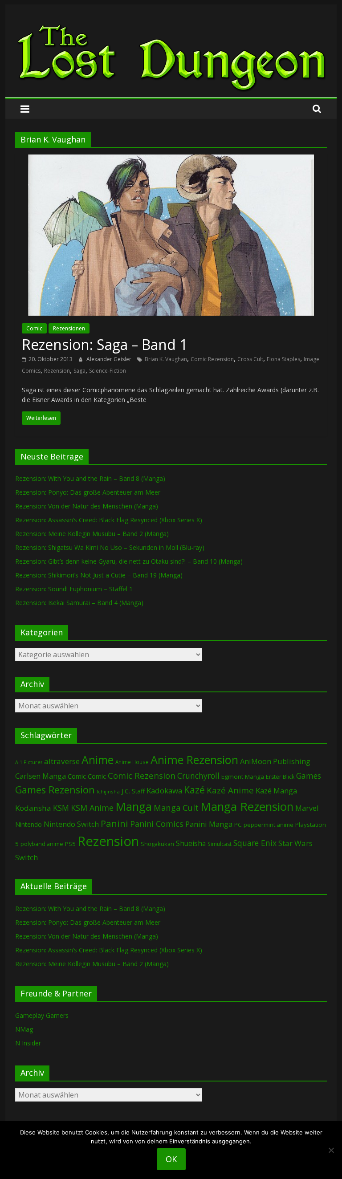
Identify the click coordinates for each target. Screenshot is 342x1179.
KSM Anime (92, 807)
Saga (79, 370)
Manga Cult (176, 807)
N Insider (28, 1043)
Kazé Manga (276, 790)
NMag (24, 1029)
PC (238, 825)
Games (308, 775)
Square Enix (255, 842)
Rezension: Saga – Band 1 (104, 344)
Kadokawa (164, 790)
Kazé (194, 789)
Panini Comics (156, 823)
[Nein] (330, 1150)
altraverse (62, 761)
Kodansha (33, 808)
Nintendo (28, 824)
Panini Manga (208, 824)
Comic (34, 328)
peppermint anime (268, 825)
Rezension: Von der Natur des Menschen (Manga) (86, 506)
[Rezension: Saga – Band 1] (171, 160)
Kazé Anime (230, 790)
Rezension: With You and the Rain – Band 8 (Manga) (90, 478)
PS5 (70, 844)
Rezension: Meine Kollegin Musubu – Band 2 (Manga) (92, 533)
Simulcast (220, 844)
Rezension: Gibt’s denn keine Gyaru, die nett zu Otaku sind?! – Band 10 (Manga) (129, 561)
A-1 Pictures (28, 762)
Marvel (306, 808)
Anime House (132, 762)
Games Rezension (55, 789)
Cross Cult (250, 359)
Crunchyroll (198, 776)
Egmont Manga (242, 776)
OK (171, 1159)
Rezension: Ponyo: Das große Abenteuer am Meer (87, 492)
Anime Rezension (194, 759)
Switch (26, 857)
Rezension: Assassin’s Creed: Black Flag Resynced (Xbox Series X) (108, 520)
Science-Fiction (107, 370)
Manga (133, 806)
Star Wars (295, 843)
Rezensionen (69, 328)
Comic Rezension (212, 359)
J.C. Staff (133, 791)
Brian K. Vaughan (166, 359)
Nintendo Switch (71, 824)
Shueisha (191, 843)
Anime (97, 759)
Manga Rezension (246, 806)
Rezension (57, 370)
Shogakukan (157, 844)
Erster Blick (280, 777)
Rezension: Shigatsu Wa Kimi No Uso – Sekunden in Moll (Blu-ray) (109, 547)
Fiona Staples (283, 359)
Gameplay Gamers (42, 1015)
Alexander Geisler (109, 359)
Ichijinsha (108, 791)
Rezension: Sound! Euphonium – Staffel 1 (74, 589)
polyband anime (41, 844)
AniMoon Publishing (275, 761)
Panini (114, 823)
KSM (61, 807)
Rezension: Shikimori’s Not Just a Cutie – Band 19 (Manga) (99, 575)
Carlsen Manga (40, 776)
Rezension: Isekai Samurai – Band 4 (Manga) (79, 602)
